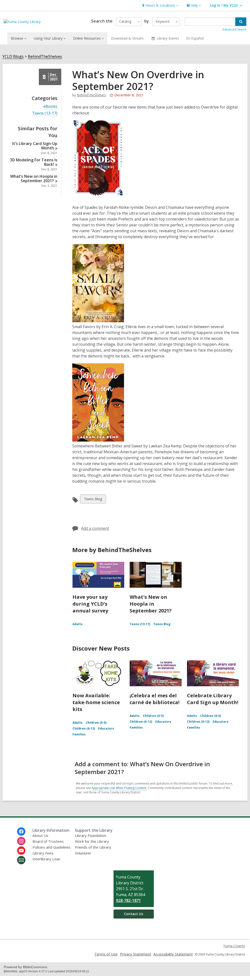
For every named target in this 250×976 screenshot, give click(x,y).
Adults (78, 624)
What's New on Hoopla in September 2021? (151, 604)
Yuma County (234, 945)
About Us (40, 835)
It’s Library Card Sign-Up (34, 146)
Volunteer (83, 853)
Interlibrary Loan (46, 858)
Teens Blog (93, 499)
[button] (160, 5)
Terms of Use (106, 954)
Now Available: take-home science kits (96, 702)
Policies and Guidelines (51, 847)
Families (79, 734)
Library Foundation (90, 835)
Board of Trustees (48, 841)
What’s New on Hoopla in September (33, 178)
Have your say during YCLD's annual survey (90, 604)
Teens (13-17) (44, 113)
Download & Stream (127, 38)
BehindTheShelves (45, 56)
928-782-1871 (128, 900)
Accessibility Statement (173, 954)
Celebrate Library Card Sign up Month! (212, 699)
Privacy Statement (135, 954)
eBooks (50, 106)
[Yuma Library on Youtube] (21, 850)
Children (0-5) (96, 723)
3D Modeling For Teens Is (33, 162)
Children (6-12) (84, 728)
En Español (195, 38)
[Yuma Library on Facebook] (21, 831)
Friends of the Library (93, 847)
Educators (106, 728)
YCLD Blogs (13, 56)
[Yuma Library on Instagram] (21, 841)
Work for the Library (92, 841)
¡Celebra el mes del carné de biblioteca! (154, 699)
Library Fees (42, 853)
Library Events (168, 38)
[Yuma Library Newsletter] (21, 860)
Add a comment (95, 528)
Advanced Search (234, 29)
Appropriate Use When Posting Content (119, 788)
